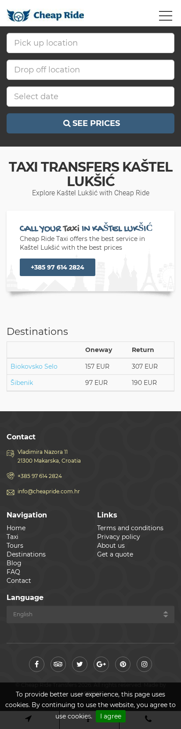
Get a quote (115, 554)
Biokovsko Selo (34, 366)
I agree (110, 716)
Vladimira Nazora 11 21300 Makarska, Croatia (49, 456)
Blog (14, 563)
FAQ (13, 572)
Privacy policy (118, 537)
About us (111, 545)
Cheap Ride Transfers (46, 15)
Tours (15, 545)
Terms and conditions (130, 528)
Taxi (12, 537)
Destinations (26, 554)
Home (16, 528)
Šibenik (22, 383)
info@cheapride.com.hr (49, 491)
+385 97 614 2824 (57, 267)
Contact (19, 581)
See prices (96, 123)
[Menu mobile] (165, 17)
